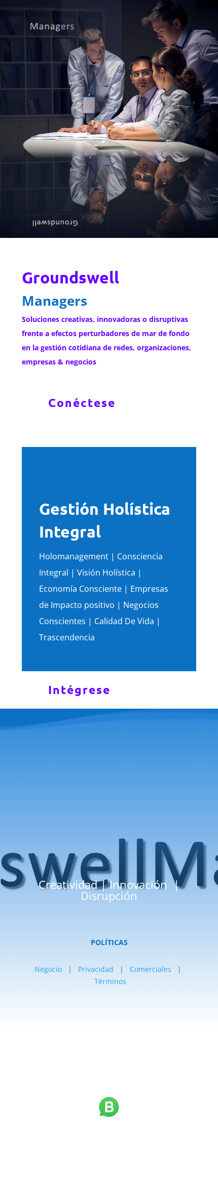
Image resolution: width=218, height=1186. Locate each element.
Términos (110, 981)
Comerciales (150, 969)
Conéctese (82, 402)
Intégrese (79, 689)
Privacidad (96, 969)
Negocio (48, 969)
